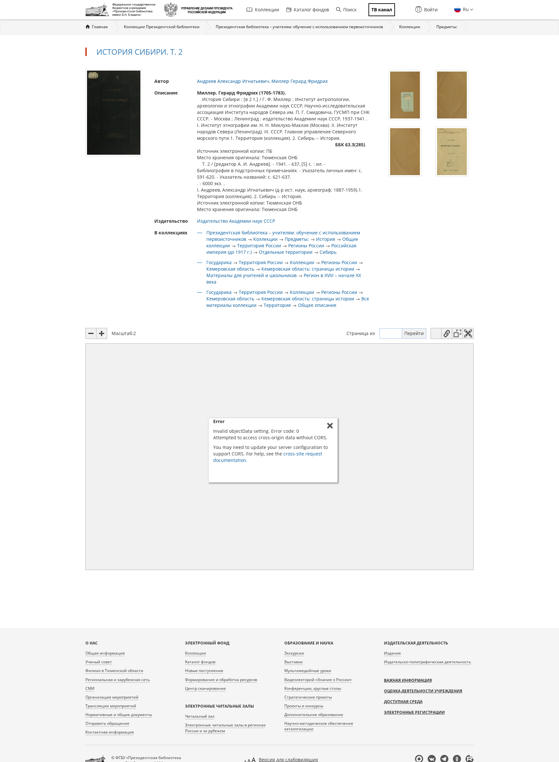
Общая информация (105, 653)
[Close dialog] (330, 426)
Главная (100, 26)
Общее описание (317, 305)
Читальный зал (199, 716)
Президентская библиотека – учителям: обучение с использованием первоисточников (299, 26)
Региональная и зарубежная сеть (117, 679)
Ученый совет (98, 662)
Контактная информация (109, 732)
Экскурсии (294, 653)
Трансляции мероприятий (110, 706)
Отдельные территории (285, 252)
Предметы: (446, 26)
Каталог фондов (311, 9)
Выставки (293, 662)
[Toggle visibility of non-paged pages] (457, 333)
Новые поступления (204, 670)
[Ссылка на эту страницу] (446, 333)
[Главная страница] (122, 9)
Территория (277, 305)
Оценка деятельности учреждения (423, 691)
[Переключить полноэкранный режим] (468, 333)
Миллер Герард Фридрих (299, 81)
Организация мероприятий (111, 697)
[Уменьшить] (90, 333)
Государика (219, 262)
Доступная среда (403, 701)
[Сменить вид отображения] (436, 333)
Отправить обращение (107, 723)
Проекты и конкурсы (303, 706)
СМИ (89, 688)
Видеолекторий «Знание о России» (318, 679)
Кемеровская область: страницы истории (307, 269)
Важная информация (408, 680)
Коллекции (267, 9)
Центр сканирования (205, 688)
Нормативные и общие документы (118, 714)
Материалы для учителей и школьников (251, 275)
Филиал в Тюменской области (114, 670)
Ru (465, 9)
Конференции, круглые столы (312, 688)
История (325, 239)
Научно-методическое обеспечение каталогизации (318, 726)
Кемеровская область (230, 269)
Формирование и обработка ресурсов (221, 679)
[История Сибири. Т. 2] (113, 112)
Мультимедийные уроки (307, 670)
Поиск (349, 9)
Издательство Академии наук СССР (236, 221)
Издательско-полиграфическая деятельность (427, 662)
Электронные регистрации (414, 712)
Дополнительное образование (313, 714)
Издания (392, 653)
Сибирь (328, 252)
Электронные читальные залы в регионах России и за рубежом (225, 727)
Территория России (259, 245)
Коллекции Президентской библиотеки (162, 26)
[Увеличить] (101, 333)
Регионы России (306, 245)
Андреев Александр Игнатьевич (233, 81)
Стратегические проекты (308, 697)
